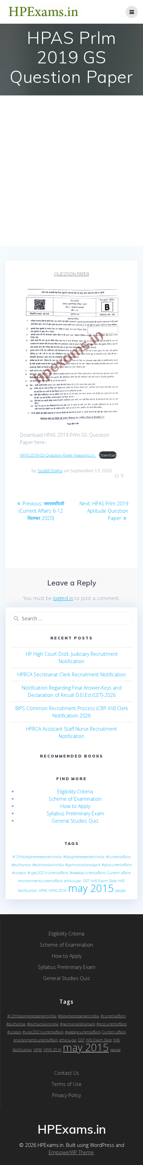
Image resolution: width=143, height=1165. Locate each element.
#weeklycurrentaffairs (88, 872)
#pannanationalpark (82, 864)
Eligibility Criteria (75, 791)
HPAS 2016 (58, 890)
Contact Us (66, 1073)
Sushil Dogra (49, 471)
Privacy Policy (66, 1095)
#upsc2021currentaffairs (47, 872)
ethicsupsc (73, 880)
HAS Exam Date (104, 880)
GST (86, 880)
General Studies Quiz (75, 820)
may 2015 (91, 888)
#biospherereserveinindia (83, 856)
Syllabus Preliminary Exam (75, 813)
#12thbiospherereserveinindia (37, 856)
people (120, 890)
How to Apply (75, 806)
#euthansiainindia (48, 864)
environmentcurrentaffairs (40, 880)
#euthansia (21, 864)
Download (108, 455)
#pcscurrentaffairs (117, 864)
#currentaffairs (118, 856)
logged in (63, 598)
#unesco (19, 872)
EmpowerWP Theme (71, 1152)
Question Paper (71, 274)
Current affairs (119, 872)
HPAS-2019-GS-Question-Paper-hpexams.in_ (58, 455)
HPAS (43, 890)
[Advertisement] (71, 170)
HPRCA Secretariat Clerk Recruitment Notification (71, 674)
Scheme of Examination (75, 798)
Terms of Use (67, 1084)
